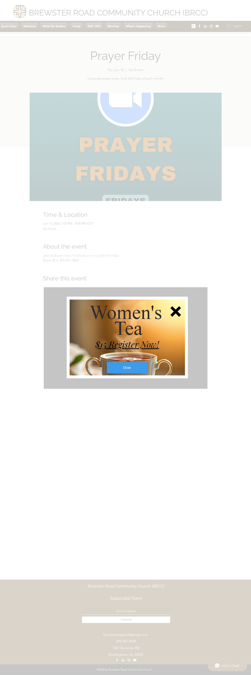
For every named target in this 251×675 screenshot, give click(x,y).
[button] (175, 311)
